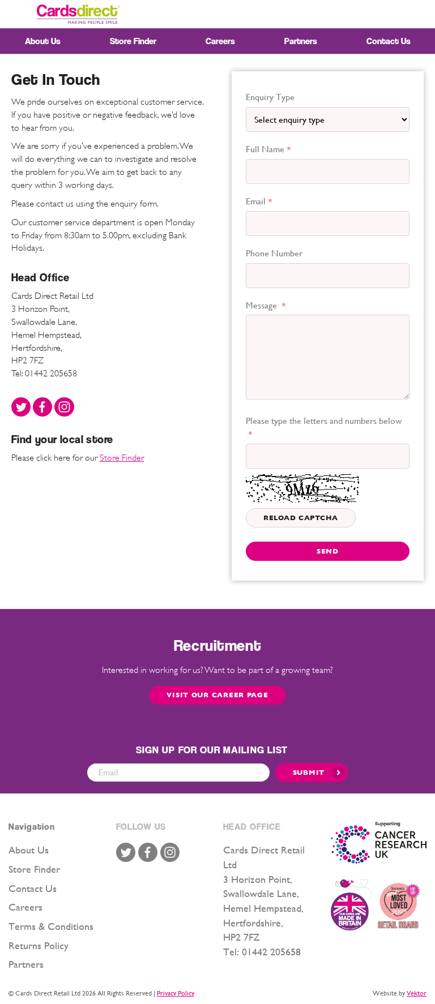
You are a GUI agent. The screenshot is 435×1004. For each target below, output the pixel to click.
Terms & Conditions (50, 926)
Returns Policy (38, 945)
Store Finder (122, 458)
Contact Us (32, 888)
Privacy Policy (175, 993)
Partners (26, 964)
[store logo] (78, 14)
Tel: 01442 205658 (44, 373)
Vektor (417, 993)
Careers (25, 907)
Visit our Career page (217, 695)
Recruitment (217, 645)
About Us (28, 850)
